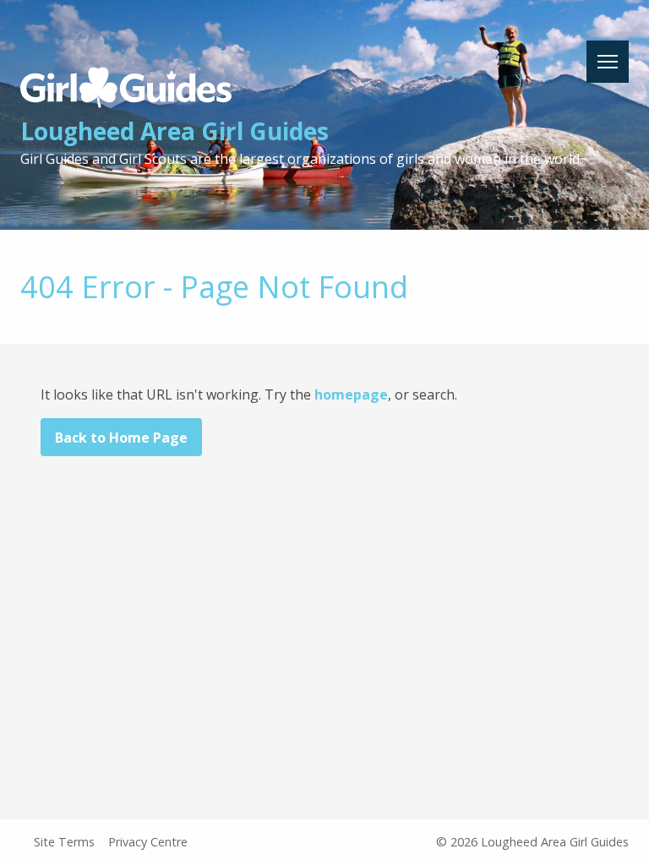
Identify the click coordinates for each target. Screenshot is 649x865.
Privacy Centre (148, 842)
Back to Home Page (121, 437)
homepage (351, 394)
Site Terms (64, 842)
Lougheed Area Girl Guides (174, 131)
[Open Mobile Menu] (607, 62)
